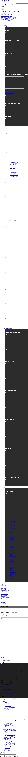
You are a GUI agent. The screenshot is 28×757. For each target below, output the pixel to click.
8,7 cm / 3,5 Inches (14, 162)
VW (11, 577)
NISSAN (12, 558)
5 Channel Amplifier (14, 176)
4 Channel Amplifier (14, 175)
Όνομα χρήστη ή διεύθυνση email (8, 4)
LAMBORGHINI (13, 543)
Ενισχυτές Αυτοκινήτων (10, 726)
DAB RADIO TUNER (10, 744)
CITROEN (12, 526)
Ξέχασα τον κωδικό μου (6, 11)
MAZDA (12, 552)
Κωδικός (3, 6)
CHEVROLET (13, 525)
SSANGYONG (13, 572)
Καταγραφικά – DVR (9, 746)
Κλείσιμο (2, 753)
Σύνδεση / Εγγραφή (7, 750)
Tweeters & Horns (9, 725)
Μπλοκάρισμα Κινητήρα (10, 737)
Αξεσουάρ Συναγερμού (10, 735)
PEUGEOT (12, 560)
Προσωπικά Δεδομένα (10, 693)
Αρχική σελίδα (4, 610)
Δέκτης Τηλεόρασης (9, 745)
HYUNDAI (12, 540)
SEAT (11, 568)
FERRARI (12, 531)
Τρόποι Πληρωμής (10, 690)
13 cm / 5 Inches (13, 164)
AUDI (11, 522)
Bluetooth (7, 709)
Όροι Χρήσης (9, 694)
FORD (11, 536)
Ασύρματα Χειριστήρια (10, 741)
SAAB (11, 567)
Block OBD (7, 731)
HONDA (12, 538)
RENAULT (12, 562)
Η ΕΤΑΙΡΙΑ (3, 667)
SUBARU (12, 573)
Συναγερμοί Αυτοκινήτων (10, 730)
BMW (11, 524)
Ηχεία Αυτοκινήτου (9, 723)
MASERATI (12, 553)
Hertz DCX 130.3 (5, 660)
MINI (11, 555)
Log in (2, 9)
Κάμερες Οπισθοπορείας (10, 743)
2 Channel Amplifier (14, 173)
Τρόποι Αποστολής (10, 692)
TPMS (6, 739)
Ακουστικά (7, 748)
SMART (11, 570)
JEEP (11, 541)
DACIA (11, 527)
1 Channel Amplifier (14, 172)
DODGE (12, 529)
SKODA (11, 569)
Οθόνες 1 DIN (8, 704)
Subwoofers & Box (9, 724)
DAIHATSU (12, 528)
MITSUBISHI (13, 556)
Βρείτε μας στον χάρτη (5, 687)
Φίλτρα (2, 614)
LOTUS (11, 547)
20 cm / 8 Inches (13, 166)
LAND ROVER (13, 545)
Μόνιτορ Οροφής (8, 708)
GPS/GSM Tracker (9, 736)
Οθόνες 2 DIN (8, 706)
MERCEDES (12, 554)
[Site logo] (9, 23)
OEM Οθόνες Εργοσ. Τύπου (11, 703)
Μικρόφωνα (7, 742)
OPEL (11, 559)
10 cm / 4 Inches (13, 163)
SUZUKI (12, 574)
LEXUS (11, 546)
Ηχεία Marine (8, 728)
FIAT (11, 532)
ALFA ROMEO (13, 521)
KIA (11, 542)
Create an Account (8, 1)
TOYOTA (12, 575)
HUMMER (12, 539)
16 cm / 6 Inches (13, 165)
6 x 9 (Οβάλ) (12, 168)
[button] (5, 657)
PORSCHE (12, 561)
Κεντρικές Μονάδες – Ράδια (21, 719)
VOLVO (11, 576)
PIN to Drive (8, 732)
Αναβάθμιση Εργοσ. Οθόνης (11, 720)
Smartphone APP (8, 733)
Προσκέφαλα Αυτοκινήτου (10, 707)
